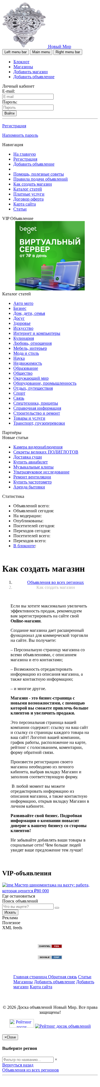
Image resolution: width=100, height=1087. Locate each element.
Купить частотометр (32, 482)
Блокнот (21, 61)
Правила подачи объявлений (40, 179)
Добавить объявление (33, 76)
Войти (9, 113)
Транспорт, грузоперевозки (39, 423)
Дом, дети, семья (29, 313)
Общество (22, 373)
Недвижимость (27, 363)
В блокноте (24, 545)
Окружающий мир (31, 378)
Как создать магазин (32, 184)
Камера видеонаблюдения (37, 447)
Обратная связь (62, 976)
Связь (18, 398)
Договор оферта (28, 199)
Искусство (23, 328)
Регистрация (14, 125)
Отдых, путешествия (33, 388)
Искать (10, 912)
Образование (25, 368)
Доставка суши (27, 457)
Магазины (23, 66)
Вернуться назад (17, 1065)
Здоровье (22, 323)
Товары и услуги (29, 418)
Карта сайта (24, 204)
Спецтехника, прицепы (35, 403)
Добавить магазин (30, 71)
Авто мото (23, 303)
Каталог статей (27, 189)
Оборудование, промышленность (44, 383)
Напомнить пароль (20, 135)
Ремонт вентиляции (32, 477)
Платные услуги (28, 194)
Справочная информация (37, 408)
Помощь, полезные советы (38, 174)
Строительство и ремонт (36, 413)
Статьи (20, 209)
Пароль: (9, 102)
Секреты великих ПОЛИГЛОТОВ (45, 452)
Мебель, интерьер (30, 348)
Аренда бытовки (29, 487)
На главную (24, 154)
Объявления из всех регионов (30, 1070)
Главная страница (30, 976)
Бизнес (19, 308)
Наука (19, 358)
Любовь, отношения (32, 343)
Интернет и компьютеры (36, 333)
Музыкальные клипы (33, 467)
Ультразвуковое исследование (41, 472)
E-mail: (8, 91)
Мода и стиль (26, 353)
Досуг (19, 318)
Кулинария (23, 338)
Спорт (19, 393)
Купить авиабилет (30, 462)
